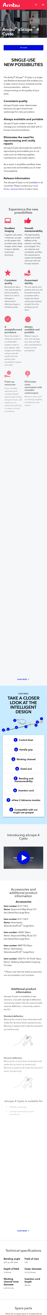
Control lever (24, 740)
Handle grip (24, 749)
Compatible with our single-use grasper (24, 811)
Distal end (24, 769)
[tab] (23, 740)
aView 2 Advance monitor (24, 800)
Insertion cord (24, 790)
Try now (23, 48)
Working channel (24, 759)
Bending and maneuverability (23, 780)
